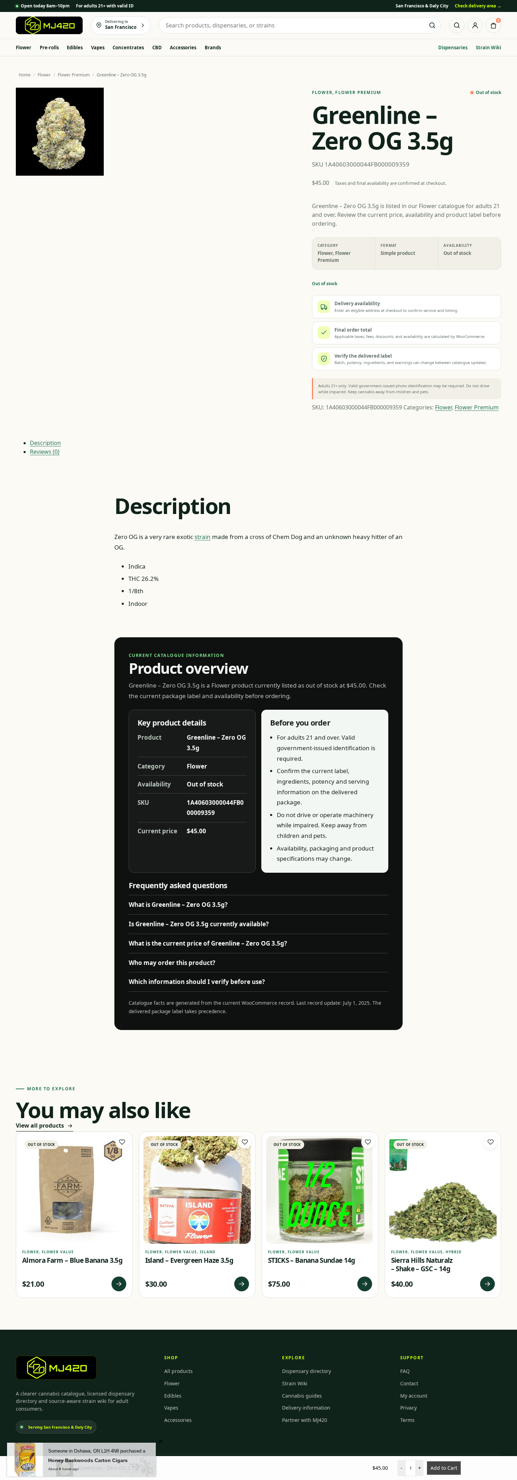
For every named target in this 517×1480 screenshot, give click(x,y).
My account (413, 1395)
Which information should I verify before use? (197, 982)
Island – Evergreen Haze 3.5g (189, 1260)
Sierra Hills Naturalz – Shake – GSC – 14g (422, 1264)
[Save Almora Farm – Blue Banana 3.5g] (122, 1142)
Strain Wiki (488, 47)
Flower (23, 47)
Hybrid (453, 1251)
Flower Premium (74, 75)
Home (25, 75)
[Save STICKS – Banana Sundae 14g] (368, 1142)
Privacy (408, 1407)
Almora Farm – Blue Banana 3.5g (72, 1260)
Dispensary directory (306, 1371)
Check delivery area (478, 6)
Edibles (75, 47)
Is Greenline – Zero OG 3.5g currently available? (199, 924)
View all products (40, 1125)
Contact (409, 1383)
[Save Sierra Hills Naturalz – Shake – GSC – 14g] (490, 1142)
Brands (213, 47)
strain (202, 537)
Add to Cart (443, 1468)
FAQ (405, 1371)
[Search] (457, 25)
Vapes (97, 47)
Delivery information (306, 1407)
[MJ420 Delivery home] (49, 25)
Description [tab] (45, 443)
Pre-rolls (49, 47)
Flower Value (58, 1251)
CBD (157, 47)
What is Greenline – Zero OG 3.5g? (178, 905)
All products (178, 1371)
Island (207, 1251)
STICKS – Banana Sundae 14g (311, 1260)
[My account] (475, 25)
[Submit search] (432, 25)
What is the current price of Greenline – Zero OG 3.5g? (208, 943)
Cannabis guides (302, 1395)
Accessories (183, 47)
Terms (407, 1420)
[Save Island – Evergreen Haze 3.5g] (244, 1142)
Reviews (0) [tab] (44, 452)
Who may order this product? (172, 963)
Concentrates (128, 47)
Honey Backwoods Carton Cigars (88, 1457)
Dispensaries (452, 47)
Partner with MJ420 (304, 1420)
